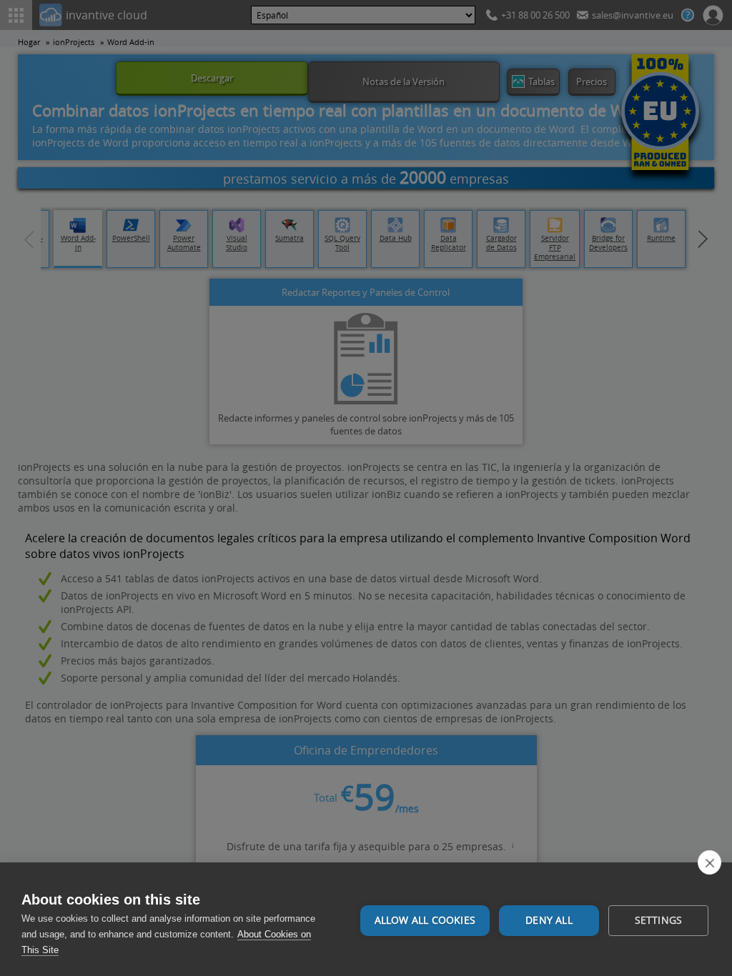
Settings (659, 920)
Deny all (549, 920)
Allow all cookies (425, 920)
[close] (709, 862)
